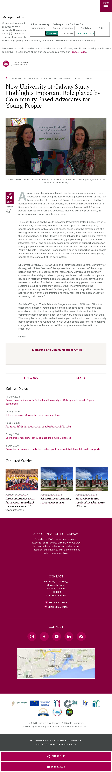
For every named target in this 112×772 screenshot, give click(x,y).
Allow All (53, 33)
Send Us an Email (58, 607)
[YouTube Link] (56, 636)
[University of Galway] (15, 64)
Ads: (101, 27)
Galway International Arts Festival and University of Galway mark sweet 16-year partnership (50, 402)
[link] (30, 703)
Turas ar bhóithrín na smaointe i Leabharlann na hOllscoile (38, 426)
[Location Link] (56, 676)
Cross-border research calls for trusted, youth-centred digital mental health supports (53, 449)
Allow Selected (87, 33)
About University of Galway (26, 78)
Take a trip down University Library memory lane (33, 415)
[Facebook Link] (44, 636)
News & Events (50, 78)
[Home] (7, 78)
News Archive (67, 78)
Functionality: (38, 27)
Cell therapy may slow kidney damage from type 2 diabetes (38, 437)
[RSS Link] (81, 636)
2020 (79, 78)
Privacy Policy (78, 51)
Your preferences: (63, 27)
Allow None (69, 33)
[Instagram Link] (31, 636)
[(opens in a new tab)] (31, 706)
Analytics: (86, 27)
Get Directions (58, 602)
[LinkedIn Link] (68, 636)
